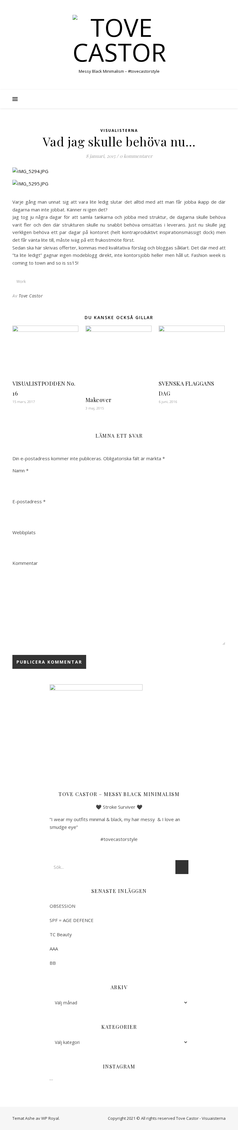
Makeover (99, 400)
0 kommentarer (136, 156)
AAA (54, 949)
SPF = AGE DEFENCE (72, 920)
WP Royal (50, 1118)
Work (21, 281)
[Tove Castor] (119, 39)
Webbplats (24, 532)
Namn (20, 470)
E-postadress (29, 501)
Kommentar (25, 563)
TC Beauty (61, 934)
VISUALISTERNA (119, 130)
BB (53, 963)
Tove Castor (31, 296)
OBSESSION (62, 906)
